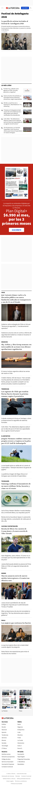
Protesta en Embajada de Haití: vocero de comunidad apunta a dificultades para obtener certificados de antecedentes (12, 112)
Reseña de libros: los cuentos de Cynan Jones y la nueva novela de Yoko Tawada (14, 531)
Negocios (4, 342)
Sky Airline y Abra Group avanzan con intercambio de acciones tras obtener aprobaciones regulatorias (16, 347)
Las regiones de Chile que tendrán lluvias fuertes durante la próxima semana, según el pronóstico (14, 394)
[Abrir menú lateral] (2, 8)
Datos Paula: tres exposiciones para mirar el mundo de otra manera (15, 652)
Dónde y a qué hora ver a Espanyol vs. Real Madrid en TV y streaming (13, 104)
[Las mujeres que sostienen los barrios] (16, 633)
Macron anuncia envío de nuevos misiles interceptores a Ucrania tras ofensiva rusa (15, 578)
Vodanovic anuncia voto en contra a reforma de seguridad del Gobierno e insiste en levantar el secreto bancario (16, 335)
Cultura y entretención (9, 526)
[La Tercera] (9, 709)
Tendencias (5, 389)
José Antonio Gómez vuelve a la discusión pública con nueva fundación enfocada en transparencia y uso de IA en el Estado (16, 298)
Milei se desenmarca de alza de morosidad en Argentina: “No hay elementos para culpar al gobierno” (15, 613)
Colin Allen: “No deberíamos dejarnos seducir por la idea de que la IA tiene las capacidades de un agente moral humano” (13, 121)
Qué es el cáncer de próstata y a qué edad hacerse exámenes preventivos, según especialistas (13, 97)
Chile (3, 292)
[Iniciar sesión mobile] (31, 8)
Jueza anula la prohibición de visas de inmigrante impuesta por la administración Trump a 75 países (14, 605)
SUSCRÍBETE (16, 230)
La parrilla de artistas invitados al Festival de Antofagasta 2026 (14, 23)
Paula (3, 620)
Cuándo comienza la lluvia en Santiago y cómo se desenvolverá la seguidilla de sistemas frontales (16, 420)
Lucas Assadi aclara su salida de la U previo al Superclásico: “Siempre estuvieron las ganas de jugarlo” (16, 467)
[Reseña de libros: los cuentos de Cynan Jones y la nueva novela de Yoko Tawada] (16, 543)
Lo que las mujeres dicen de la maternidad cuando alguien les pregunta (14, 646)
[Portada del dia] (16, 198)
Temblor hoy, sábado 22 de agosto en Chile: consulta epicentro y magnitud (11, 90)
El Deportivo (5, 436)
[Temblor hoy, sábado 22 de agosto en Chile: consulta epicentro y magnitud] (27, 90)
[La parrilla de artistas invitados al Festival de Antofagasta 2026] (16, 41)
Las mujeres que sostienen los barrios (16, 623)
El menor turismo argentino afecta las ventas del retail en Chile (15, 372)
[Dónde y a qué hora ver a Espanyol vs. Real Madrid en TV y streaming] (27, 104)
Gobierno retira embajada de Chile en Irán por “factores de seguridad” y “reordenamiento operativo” (16, 326)
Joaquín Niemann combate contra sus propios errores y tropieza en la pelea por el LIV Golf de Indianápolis (16, 441)
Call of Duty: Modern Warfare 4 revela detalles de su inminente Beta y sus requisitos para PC (15, 511)
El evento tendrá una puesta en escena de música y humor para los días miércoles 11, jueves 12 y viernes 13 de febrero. (16, 28)
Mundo (3, 573)
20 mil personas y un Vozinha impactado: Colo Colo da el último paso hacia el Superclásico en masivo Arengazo (13, 130)
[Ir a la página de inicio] (13, 8)
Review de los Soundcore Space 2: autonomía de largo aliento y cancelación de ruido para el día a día (16, 519)
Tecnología (5, 481)
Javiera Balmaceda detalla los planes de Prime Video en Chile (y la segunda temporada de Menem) (16, 566)
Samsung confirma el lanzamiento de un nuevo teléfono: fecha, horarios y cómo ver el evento (16, 486)
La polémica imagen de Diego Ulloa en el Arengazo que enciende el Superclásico (14, 475)
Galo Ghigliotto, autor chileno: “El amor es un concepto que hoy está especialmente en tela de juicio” (15, 558)
